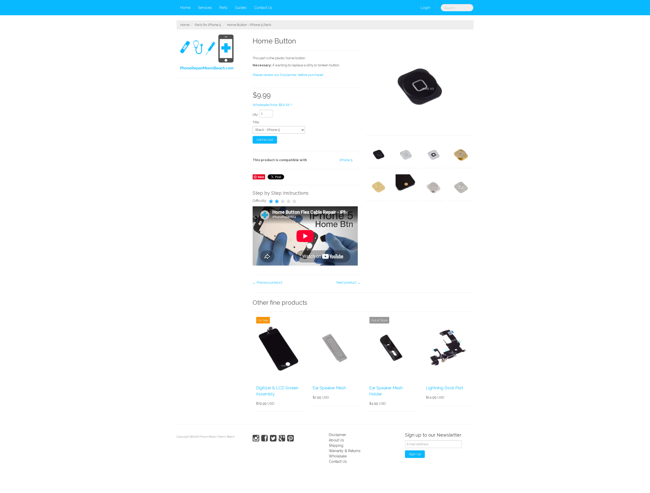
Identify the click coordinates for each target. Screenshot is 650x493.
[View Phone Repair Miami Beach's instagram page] (256, 438)
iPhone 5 (345, 160)
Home (185, 8)
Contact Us (263, 8)
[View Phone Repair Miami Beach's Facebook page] (264, 438)
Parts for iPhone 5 (208, 25)
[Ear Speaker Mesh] (334, 348)
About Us (336, 440)
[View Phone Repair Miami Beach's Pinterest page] (290, 438)
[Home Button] (420, 85)
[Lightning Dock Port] (448, 348)
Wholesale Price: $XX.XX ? (272, 105)
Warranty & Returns (345, 451)
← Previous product (267, 282)
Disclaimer (337, 435)
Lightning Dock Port (444, 388)
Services (205, 8)
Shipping (336, 445)
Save (261, 177)
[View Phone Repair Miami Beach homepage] (212, 53)
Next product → (348, 282)
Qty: (255, 114)
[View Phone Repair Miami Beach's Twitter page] (273, 438)
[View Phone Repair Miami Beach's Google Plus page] (282, 438)
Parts (223, 8)
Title (256, 122)
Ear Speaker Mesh (329, 388)
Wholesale (338, 456)
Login (425, 8)
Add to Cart (264, 140)
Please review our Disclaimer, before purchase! (288, 75)
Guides (241, 8)
